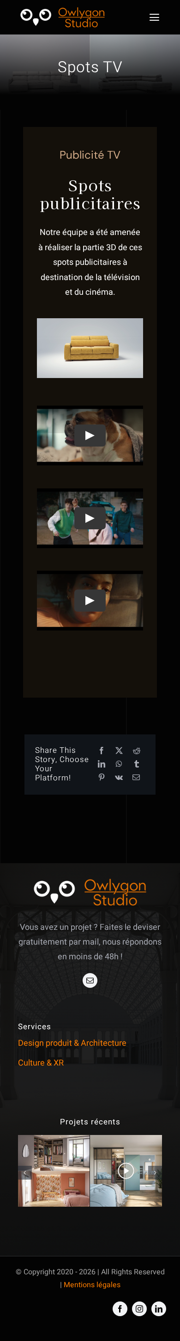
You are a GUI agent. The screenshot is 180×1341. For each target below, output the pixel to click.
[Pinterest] (101, 778)
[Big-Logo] (62, 8)
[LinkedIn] (101, 764)
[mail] (90, 980)
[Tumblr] (136, 764)
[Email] (136, 778)
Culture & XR (41, 1063)
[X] (119, 751)
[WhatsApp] (119, 764)
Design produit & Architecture (72, 1043)
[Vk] (118, 778)
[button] (25, 1173)
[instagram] (139, 1308)
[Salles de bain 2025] (54, 1171)
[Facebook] (101, 751)
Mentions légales (92, 1284)
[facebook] (120, 1308)
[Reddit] (136, 751)
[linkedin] (158, 1308)
